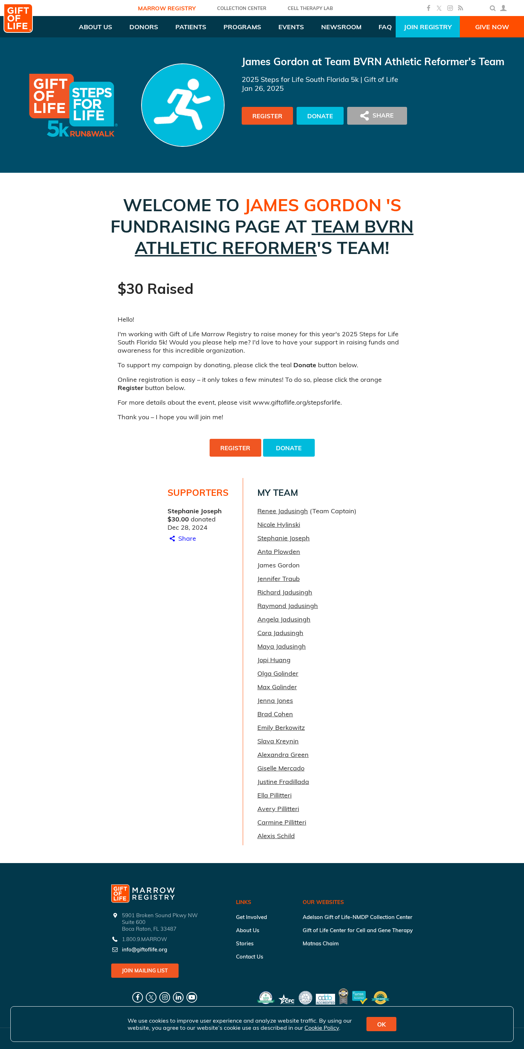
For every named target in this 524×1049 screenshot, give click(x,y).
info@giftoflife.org (144, 949)
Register (267, 116)
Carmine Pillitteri (281, 822)
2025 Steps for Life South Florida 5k (300, 79)
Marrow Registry (167, 8)
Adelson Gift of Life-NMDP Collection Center (357, 917)
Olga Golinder (277, 673)
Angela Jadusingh (283, 619)
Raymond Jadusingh (287, 606)
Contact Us (249, 956)
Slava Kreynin (278, 741)
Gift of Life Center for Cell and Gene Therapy (358, 930)
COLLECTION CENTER (241, 8)
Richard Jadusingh (284, 592)
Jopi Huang (274, 660)
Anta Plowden (278, 551)
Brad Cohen (275, 714)
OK (381, 1024)
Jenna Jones (275, 700)
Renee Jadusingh (282, 511)
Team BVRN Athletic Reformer (274, 236)
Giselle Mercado (280, 768)
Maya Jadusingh (281, 646)
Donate (320, 116)
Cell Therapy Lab (310, 8)
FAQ (385, 27)
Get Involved (251, 917)
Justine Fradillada (283, 782)
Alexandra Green (283, 755)
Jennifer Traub (278, 579)
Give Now (492, 27)
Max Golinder (277, 687)
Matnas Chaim (321, 943)
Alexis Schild (276, 836)
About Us (247, 930)
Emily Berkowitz (281, 727)
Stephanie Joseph (283, 538)
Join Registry (428, 27)
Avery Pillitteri (278, 809)
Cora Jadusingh (280, 633)
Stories (244, 943)
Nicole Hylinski (278, 524)
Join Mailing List (145, 970)
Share (186, 538)
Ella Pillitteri (274, 795)
